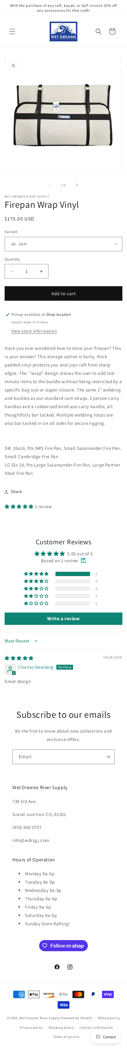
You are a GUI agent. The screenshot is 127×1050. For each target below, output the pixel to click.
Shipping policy (61, 1027)
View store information (34, 331)
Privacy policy (31, 1027)
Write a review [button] (63, 618)
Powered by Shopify (76, 1018)
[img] (19, 658)
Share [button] (16, 491)
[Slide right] (77, 185)
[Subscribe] (107, 757)
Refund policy (109, 1018)
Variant (11, 231)
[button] (12, 31)
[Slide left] (50, 185)
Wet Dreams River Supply (39, 1018)
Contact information (96, 1027)
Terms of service (66, 1037)
